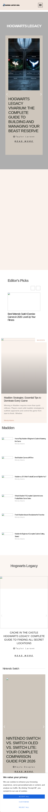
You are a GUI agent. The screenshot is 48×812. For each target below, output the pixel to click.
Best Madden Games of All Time (24, 458)
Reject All (24, 807)
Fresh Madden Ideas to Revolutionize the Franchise (29, 515)
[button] (40, 5)
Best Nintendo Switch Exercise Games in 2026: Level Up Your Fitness (21, 316)
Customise (24, 802)
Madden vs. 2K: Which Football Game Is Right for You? (30, 477)
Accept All (24, 796)
